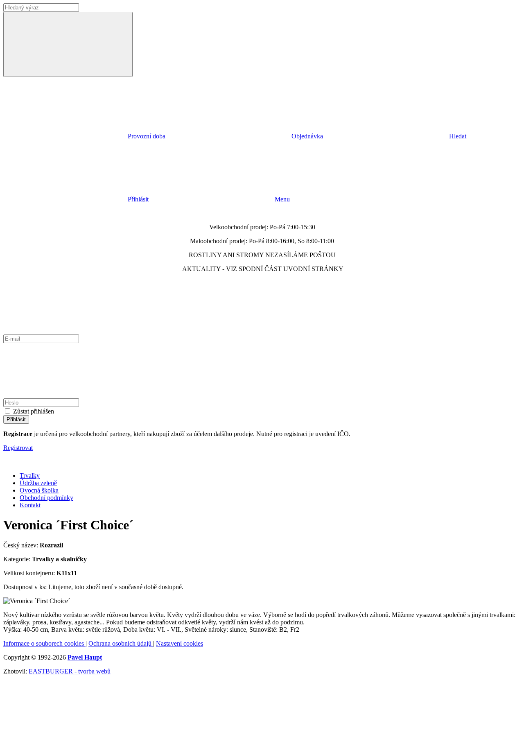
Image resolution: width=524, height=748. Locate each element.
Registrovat (18, 447)
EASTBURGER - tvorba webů (70, 671)
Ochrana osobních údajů (120, 643)
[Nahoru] (64, 740)
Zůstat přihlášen (33, 411)
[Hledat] (68, 44)
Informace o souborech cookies (44, 643)
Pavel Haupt (85, 657)
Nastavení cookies (179, 643)
